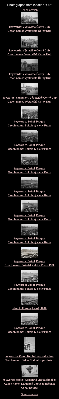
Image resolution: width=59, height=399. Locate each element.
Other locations (29, 394)
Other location (29, 10)
